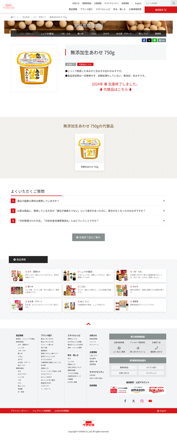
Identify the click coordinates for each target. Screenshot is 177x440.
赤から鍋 (44, 347)
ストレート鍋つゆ (47, 344)
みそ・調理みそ (39, 17)
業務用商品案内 (139, 360)
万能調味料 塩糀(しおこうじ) (51, 362)
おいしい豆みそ (46, 377)
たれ (19, 383)
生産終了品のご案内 (89, 237)
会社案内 (93, 358)
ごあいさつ (93, 355)
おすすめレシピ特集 (75, 342)
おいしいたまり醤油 (48, 380)
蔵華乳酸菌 (71, 370)
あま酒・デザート (124, 33)
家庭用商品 (20, 342)
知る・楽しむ (119, 9)
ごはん (93, 33)
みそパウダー (22, 374)
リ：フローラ (45, 389)
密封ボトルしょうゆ (48, 356)
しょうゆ (21, 347)
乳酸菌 (20, 389)
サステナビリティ (111, 3)
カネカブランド (46, 374)
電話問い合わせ (156, 351)
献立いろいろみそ (47, 339)
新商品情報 (93, 339)
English (138, 3)
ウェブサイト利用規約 (42, 410)
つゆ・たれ (65, 33)
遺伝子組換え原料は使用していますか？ (38, 200)
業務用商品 (86, 3)
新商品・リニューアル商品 (25, 339)
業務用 (158, 33)
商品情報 (73, 9)
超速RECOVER (46, 383)
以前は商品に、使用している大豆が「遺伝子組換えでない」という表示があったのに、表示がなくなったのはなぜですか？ (81, 210)
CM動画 (70, 379)
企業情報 (97, 3)
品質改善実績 (119, 342)
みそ (19, 371)
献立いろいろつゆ (47, 342)
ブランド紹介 (86, 9)
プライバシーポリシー (20, 410)
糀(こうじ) (143, 33)
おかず (106, 33)
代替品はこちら (85, 64)
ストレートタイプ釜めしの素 (51, 371)
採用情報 (125, 3)
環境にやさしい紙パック (49, 353)
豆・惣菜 (21, 392)
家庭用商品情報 (88, 25)
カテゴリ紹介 (151, 367)
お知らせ (76, 3)
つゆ (19, 380)
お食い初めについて (75, 367)
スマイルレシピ (103, 9)
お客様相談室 (135, 9)
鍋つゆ (80, 33)
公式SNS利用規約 (62, 410)
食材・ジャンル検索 (75, 347)
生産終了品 (156, 342)
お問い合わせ (124, 373)
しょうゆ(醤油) (47, 33)
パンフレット (151, 373)
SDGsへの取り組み (96, 378)
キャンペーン (94, 344)
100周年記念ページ (74, 376)
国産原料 (44, 350)
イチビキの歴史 (73, 373)
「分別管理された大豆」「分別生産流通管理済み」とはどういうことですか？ (58, 220)
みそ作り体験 (72, 382)
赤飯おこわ (45, 368)
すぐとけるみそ (46, 359)
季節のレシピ (72, 339)
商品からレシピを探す (75, 344)
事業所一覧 (93, 361)
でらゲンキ (45, 386)
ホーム (16, 17)
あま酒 (43, 365)
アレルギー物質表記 (137, 342)
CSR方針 (92, 375)
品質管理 (93, 364)
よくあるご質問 (119, 351)
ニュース (93, 342)
